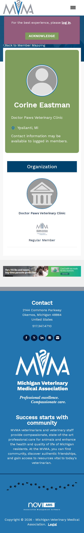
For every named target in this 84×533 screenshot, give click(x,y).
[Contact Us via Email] (57, 338)
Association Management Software (42, 509)
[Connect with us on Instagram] (49, 338)
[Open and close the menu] (63, 7)
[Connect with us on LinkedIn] (42, 338)
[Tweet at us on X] (34, 338)
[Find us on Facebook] (26, 338)
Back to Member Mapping (25, 45)
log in (66, 23)
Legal (52, 524)
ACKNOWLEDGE (42, 36)
